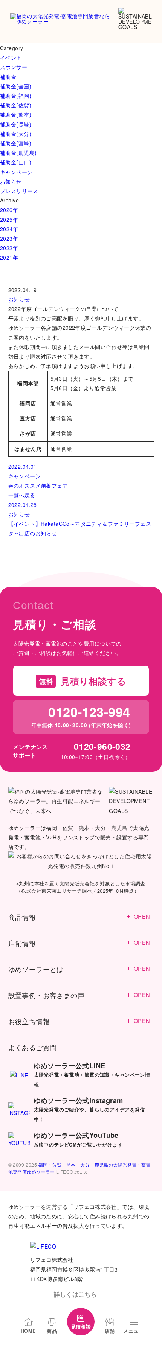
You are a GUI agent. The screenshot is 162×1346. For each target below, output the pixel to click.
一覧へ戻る (21, 495)
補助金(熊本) (15, 114)
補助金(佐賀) (15, 105)
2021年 (9, 257)
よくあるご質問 (32, 1047)
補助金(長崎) (15, 124)
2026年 (9, 209)
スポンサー (13, 67)
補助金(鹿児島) (18, 152)
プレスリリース (19, 191)
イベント (11, 57)
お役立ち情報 (79, 1021)
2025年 (9, 219)
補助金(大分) (15, 134)
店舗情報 (79, 943)
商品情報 (79, 917)
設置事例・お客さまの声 (79, 995)
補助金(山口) (15, 162)
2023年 (9, 238)
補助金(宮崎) (15, 143)
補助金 (8, 76)
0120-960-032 (102, 746)
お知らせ (11, 181)
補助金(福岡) (15, 95)
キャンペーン (16, 172)
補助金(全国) (15, 86)
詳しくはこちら (75, 1294)
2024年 (9, 229)
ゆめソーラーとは (79, 969)
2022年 (9, 248)
